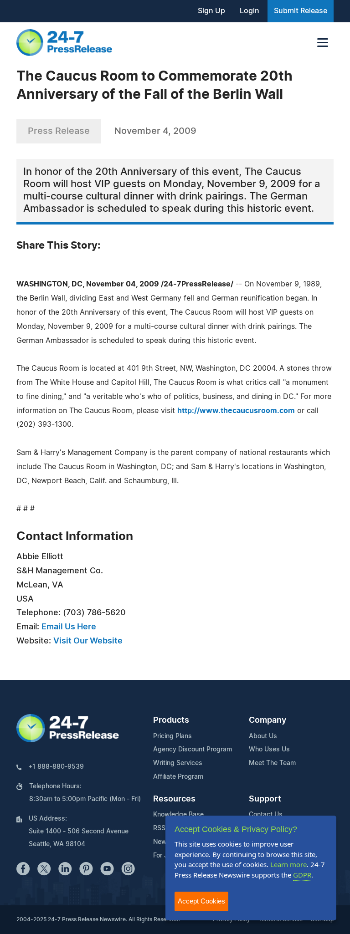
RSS (159, 828)
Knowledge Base (178, 815)
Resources (174, 799)
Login (249, 11)
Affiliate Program (178, 777)
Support (265, 799)
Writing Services (177, 763)
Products (171, 720)
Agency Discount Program (192, 749)
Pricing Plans (172, 736)
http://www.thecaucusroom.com (236, 410)
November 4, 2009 (155, 131)
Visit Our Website (88, 641)
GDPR (302, 874)
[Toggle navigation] (323, 42)
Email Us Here (68, 627)
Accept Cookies (201, 901)
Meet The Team (272, 763)
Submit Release (300, 11)
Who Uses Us (269, 749)
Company (267, 720)
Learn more (288, 864)
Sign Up (211, 11)
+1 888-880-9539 (56, 767)
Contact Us (266, 815)
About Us (263, 736)
